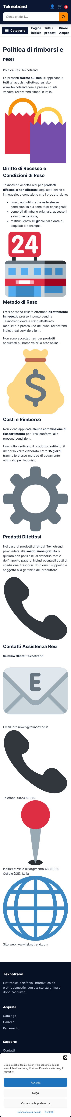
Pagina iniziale (36, 30)
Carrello (8, 1022)
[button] (65, 1057)
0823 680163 (27, 798)
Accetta (35, 1082)
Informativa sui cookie (29, 1112)
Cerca (63, 16)
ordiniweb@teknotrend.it (30, 727)
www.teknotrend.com (18, 87)
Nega (35, 1092)
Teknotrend (15, 6)
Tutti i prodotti (50, 30)
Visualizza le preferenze (35, 1103)
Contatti (49, 1112)
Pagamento (11, 1028)
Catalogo (9, 1016)
